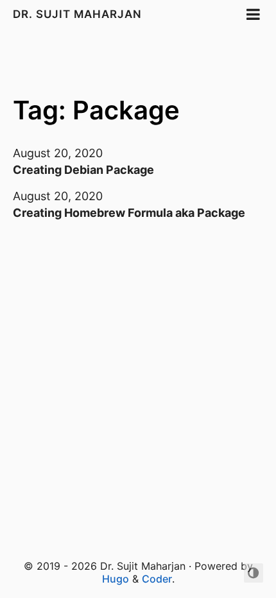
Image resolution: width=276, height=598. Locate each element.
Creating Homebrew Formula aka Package (129, 212)
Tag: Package (96, 110)
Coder (157, 578)
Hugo (115, 578)
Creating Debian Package (83, 169)
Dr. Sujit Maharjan (79, 14)
